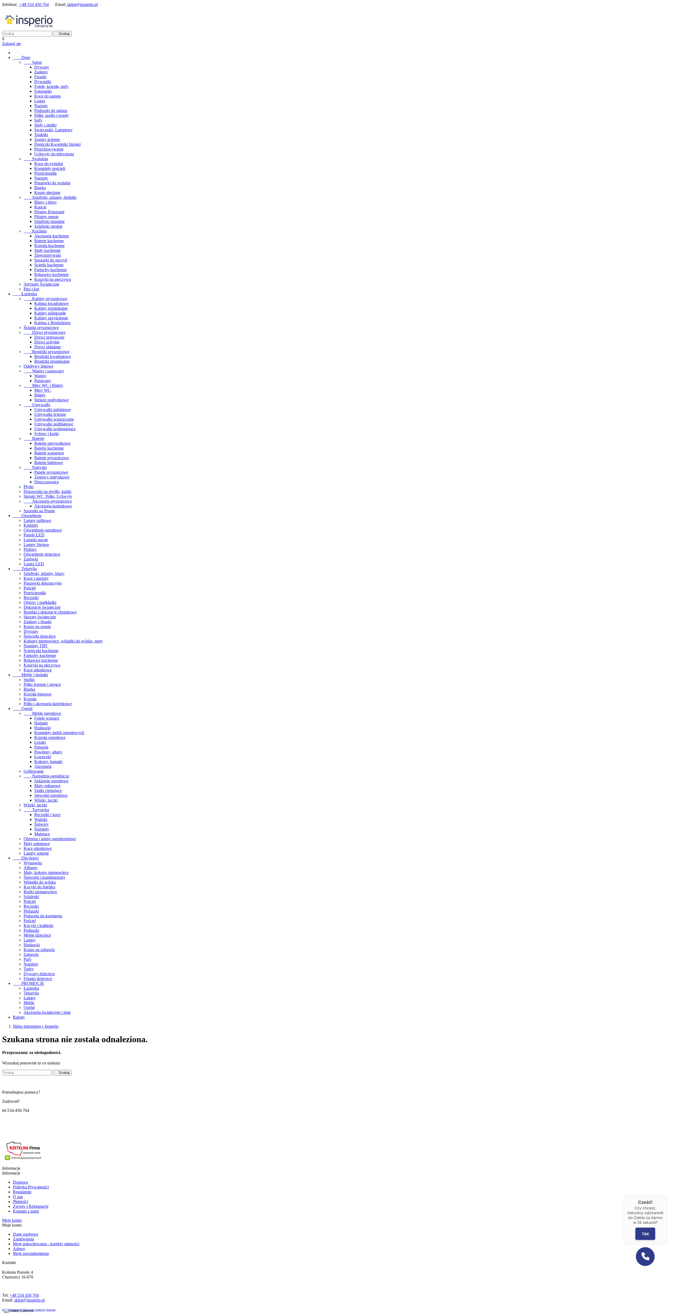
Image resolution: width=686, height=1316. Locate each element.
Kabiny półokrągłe (50, 313)
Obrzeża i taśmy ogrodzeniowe (50, 838)
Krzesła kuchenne (49, 245)
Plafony (30, 549)
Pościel (30, 588)
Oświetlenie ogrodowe (43, 530)
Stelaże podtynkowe (51, 400)
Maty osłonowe (47, 785)
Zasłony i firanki (37, 621)
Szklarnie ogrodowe (51, 781)
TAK (645, 1234)
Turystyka (36, 809)
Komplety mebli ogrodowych (59, 732)
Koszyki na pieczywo (52, 279)
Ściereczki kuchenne (41, 650)
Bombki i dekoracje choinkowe (50, 612)
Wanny (40, 375)
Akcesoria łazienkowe (53, 506)
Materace (42, 834)
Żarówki (31, 559)
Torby (29, 969)
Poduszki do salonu (50, 110)
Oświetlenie (27, 515)
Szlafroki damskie (49, 221)
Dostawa (20, 1182)
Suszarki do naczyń (50, 260)
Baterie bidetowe (48, 462)
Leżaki (40, 742)
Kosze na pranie (37, 626)
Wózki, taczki (46, 800)
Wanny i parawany (44, 371)
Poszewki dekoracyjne (43, 583)
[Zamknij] (667, 1195)
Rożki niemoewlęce (40, 891)
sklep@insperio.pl (82, 4)
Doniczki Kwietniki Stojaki (57, 144)
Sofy (38, 120)
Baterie (34, 438)
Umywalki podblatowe (53, 424)
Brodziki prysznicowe (46, 351)
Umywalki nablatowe (52, 409)
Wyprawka (33, 863)
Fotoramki (43, 91)
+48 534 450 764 (33, 4)
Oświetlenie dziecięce (42, 554)
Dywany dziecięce (39, 973)
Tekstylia (25, 568)
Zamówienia (23, 1239)
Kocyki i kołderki (38, 925)
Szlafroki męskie (48, 226)
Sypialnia (36, 158)
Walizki (40, 819)
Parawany (42, 380)
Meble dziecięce (37, 935)
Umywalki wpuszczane (54, 419)
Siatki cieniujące (48, 790)
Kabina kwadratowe (51, 303)
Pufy (28, 959)
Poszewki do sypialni (52, 183)
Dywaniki (42, 81)
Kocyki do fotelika (39, 887)
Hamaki (41, 723)
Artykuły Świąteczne (41, 284)
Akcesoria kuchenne (51, 236)
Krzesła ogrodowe (49, 737)
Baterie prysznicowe (51, 457)
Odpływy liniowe (38, 366)
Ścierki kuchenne (49, 265)
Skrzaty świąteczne (40, 617)
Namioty (41, 829)
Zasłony (41, 72)
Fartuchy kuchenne (50, 269)
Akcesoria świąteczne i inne (47, 1012)
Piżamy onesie (46, 216)
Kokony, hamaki (48, 761)
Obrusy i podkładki (40, 602)
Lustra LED (34, 564)
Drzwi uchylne (46, 342)
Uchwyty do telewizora (54, 154)
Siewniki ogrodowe (51, 795)
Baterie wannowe (49, 453)
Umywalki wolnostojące (55, 429)
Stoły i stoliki (45, 125)
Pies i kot (31, 289)
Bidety (40, 395)
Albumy (31, 867)
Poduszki (31, 930)
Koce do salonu (47, 96)
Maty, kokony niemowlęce (46, 872)
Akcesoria (42, 766)
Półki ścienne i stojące (42, 684)
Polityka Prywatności (31, 1187)
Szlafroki (31, 896)
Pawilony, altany (48, 752)
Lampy (30, 940)
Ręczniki (31, 597)
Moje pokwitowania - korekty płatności (46, 1244)
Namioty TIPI (35, 646)
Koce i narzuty (36, 578)
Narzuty (41, 105)
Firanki (40, 76)
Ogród (22, 708)
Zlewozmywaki (47, 255)
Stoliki (29, 679)
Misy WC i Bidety (43, 385)
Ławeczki (42, 756)
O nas (18, 1196)
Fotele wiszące (46, 718)
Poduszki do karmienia (43, 916)
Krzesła (30, 699)
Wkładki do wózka (40, 882)
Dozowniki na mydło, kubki (47, 491)
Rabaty (19, 1017)
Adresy (19, 1248)
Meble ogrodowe (42, 713)
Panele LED (34, 535)
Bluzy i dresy (45, 202)
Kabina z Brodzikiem (52, 322)
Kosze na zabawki (39, 949)
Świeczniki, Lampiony (53, 130)
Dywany (41, 67)
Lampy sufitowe (37, 520)
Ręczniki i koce (47, 814)
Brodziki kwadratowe (52, 356)
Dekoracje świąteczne (42, 607)
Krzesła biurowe (37, 694)
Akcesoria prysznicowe (48, 501)
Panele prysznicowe (51, 472)
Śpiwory (41, 824)
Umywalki (37, 404)
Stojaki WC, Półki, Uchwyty (48, 496)
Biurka (40, 187)
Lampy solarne (36, 853)
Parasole (41, 747)
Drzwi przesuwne (49, 337)
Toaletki (41, 134)
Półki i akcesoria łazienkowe (48, 703)
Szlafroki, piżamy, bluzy (44, 573)
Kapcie (40, 207)
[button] (645, 1256)
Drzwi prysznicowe (44, 332)
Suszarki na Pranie (39, 511)
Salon (33, 62)
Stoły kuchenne (47, 250)
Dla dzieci (26, 858)
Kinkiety (31, 525)
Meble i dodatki (30, 674)
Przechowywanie (49, 149)
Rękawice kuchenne (51, 274)
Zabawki (31, 954)
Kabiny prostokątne (51, 308)
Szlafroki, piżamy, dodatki (50, 197)
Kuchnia (35, 231)
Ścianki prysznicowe (41, 327)
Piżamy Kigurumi (49, 212)
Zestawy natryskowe (51, 477)
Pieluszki (31, 911)
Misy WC (42, 390)
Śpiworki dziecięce (40, 636)
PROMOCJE (28, 983)
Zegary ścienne (47, 139)
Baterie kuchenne (49, 240)
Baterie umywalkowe (52, 443)
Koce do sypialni (48, 163)
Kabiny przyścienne (51, 318)
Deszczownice (46, 482)
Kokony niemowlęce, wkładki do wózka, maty (63, 641)
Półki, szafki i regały (51, 115)
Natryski (35, 467)
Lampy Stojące (36, 544)
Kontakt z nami (26, 1211)
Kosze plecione (47, 192)
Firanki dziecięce (38, 978)
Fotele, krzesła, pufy (51, 86)
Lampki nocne (36, 539)
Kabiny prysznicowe (45, 298)
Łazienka (25, 293)
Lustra (39, 101)
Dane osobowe (25, 1234)
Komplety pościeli (49, 168)
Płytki (28, 486)
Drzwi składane (47, 347)
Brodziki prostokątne (52, 361)
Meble (29, 1002)
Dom (21, 57)
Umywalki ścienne (50, 414)
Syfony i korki (46, 433)
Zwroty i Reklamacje (31, 1206)
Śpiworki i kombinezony (44, 877)
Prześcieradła (45, 173)
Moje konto (12, 1220)
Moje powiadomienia (31, 1253)
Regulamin (22, 1192)
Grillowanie (34, 771)
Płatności (20, 1201)
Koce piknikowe (38, 670)
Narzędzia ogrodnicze (46, 776)
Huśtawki (42, 728)
